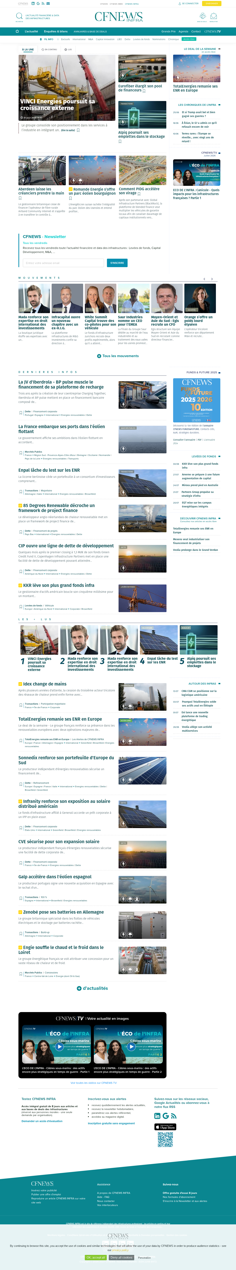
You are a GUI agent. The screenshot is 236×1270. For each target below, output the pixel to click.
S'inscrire (117, 263)
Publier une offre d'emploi (46, 1194)
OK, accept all (96, 1257)
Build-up (185, 628)
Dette (127, 39)
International (79, 39)
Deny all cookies (121, 1257)
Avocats (26, 310)
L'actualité (31, 31)
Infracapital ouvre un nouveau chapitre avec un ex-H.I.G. (66, 322)
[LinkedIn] (34, 3)
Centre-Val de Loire (44, 976)
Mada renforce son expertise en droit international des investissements (33, 322)
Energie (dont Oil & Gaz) (68, 976)
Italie (40, 493)
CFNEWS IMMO (116, 4)
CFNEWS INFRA (132, 4)
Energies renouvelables (73, 415)
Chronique (173, 39)
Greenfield (86, 742)
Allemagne (30, 493)
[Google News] (39, 3)
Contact (196, 31)
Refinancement (41, 782)
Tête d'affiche (127, 158)
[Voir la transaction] (24, 62)
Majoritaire (46, 490)
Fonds (59, 310)
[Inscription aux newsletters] (48, 3)
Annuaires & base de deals (90, 31)
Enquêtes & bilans (56, 31)
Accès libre (189, 39)
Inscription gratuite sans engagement (111, 1123)
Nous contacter (106, 1201)
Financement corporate (45, 411)
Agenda (183, 31)
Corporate (75, 608)
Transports (73, 458)
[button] (39, 17)
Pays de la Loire (33, 458)
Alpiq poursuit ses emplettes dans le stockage (201, 661)
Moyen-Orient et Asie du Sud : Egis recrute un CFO (165, 320)
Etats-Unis (30, 830)
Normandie (105, 455)
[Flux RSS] (44, 3)
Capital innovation (105, 39)
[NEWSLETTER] (214, 16)
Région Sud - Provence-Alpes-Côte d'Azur (55, 455)
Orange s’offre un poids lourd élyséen (198, 320)
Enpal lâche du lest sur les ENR (162, 660)
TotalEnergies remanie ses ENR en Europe (195, 88)
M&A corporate (29, 628)
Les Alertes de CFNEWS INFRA (88, 739)
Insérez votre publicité (44, 1190)
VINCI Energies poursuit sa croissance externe (39, 664)
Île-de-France (41, 707)
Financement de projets (45, 530)
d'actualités (95, 988)
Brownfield (90, 493)
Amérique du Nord (34, 573)
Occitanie (93, 455)
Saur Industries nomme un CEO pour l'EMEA (130, 320)
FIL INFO (49, 39)
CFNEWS (104, 4)
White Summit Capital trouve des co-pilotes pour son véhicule (100, 322)
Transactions (127, 103)
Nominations (158, 39)
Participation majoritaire (53, 703)
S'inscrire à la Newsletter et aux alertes (185, 1201)
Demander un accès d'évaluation (42, 1121)
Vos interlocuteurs (107, 1205)
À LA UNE (28, 49)
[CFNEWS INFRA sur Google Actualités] (167, 1117)
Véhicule (49, 605)
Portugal (29, 415)
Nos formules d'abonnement (179, 1197)
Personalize (144, 1257)
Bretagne (82, 455)
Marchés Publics (128, 428)
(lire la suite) (68, 130)
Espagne (39, 415)
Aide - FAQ (103, 1197)
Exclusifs (65, 39)
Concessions (51, 972)
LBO (119, 39)
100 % (44, 897)
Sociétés (125, 310)
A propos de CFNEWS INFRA (113, 1193)
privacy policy (120, 1250)
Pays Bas (29, 534)
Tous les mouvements (121, 355)
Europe (29, 608)
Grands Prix (169, 31)
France (28, 455)
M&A (90, 39)
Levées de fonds (141, 39)
